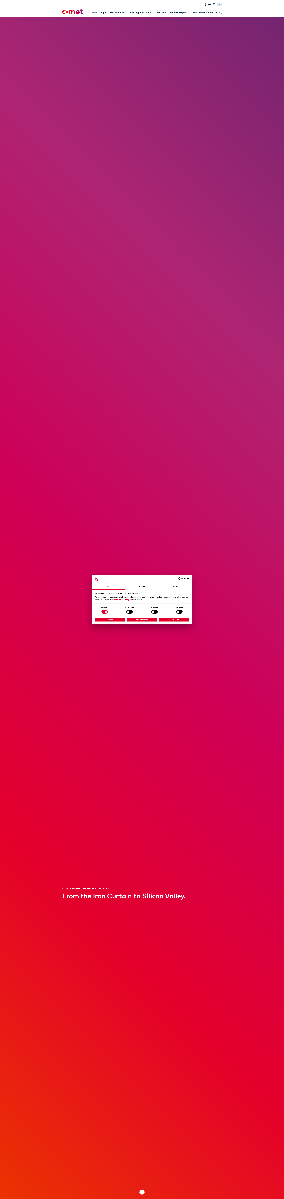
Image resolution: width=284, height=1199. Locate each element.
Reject (110, 620)
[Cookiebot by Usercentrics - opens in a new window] (179, 579)
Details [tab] (142, 586)
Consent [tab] (108, 586)
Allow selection (142, 620)
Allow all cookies (173, 620)
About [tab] (175, 586)
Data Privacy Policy (121, 600)
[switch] (129, 612)
